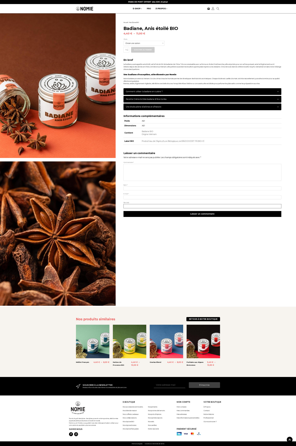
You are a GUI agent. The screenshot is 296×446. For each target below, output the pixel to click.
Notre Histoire (209, 414)
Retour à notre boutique (203, 319)
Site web (126, 202)
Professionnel (209, 418)
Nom (125, 185)
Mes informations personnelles (188, 418)
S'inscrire (204, 385)
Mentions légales (137, 443)
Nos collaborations (129, 418)
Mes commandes (183, 410)
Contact (207, 410)
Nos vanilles (152, 425)
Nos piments (152, 407)
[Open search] (218, 8)
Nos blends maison (130, 410)
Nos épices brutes (129, 425)
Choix (125, 39)
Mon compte (181, 407)
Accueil (125, 22)
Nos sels (151, 421)
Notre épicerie (153, 429)
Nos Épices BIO (134, 22)
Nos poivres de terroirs (156, 410)
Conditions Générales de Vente (154, 443)
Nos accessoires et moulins (133, 407)
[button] (137, 9)
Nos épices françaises (131, 429)
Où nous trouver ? (210, 421)
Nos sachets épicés (155, 418)
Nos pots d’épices (154, 414)
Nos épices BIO (128, 421)
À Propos (207, 407)
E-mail (126, 194)
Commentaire (128, 162)
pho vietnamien (258, 67)
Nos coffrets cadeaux (131, 414)
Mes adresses (182, 414)
